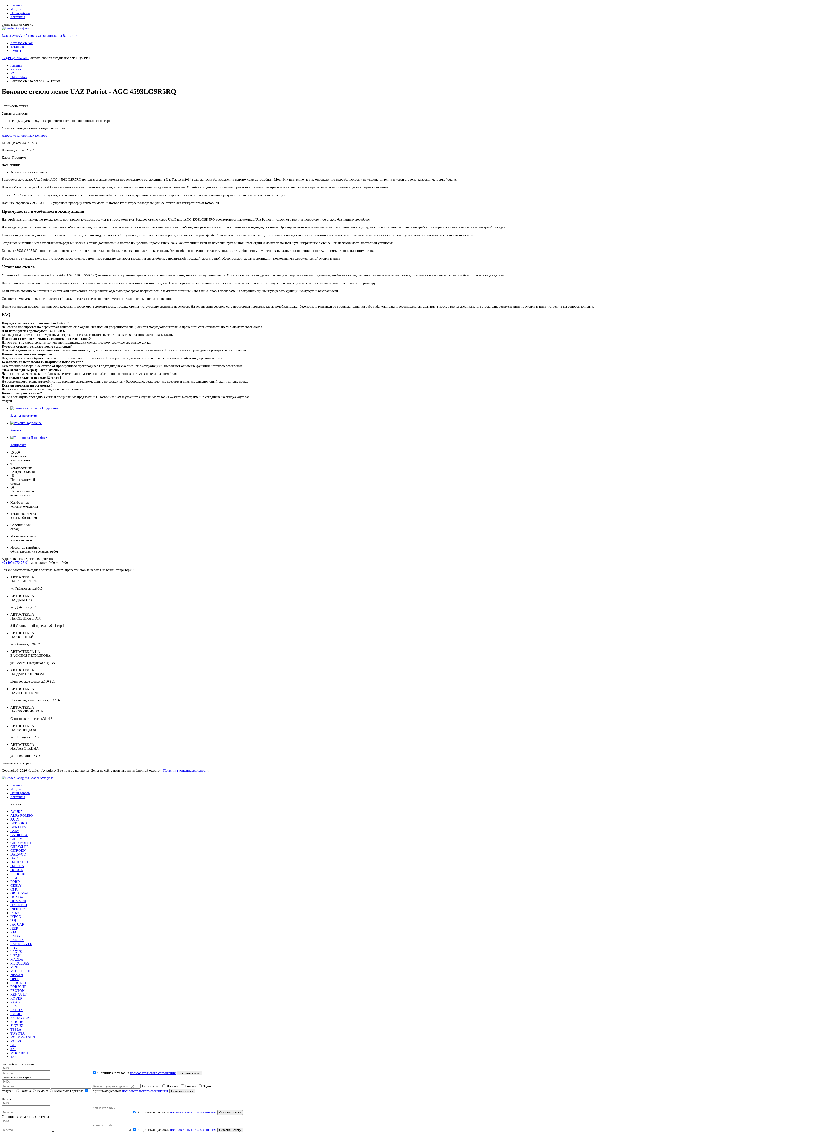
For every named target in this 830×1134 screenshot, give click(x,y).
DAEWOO (18, 854)
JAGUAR (17, 924)
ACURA (16, 811)
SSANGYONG (21, 1018)
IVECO (15, 916)
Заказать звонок (189, 1073)
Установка (18, 47)
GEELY (16, 885)
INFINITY (18, 909)
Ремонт (15, 51)
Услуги (15, 9)
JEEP (14, 928)
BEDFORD (18, 823)
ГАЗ (13, 1045)
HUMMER (18, 901)
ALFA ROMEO (21, 815)
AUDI (14, 819)
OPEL (14, 979)
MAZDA (16, 959)
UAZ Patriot (18, 77)
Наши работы (20, 13)
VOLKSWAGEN (22, 1037)
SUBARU (17, 1022)
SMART (16, 1014)
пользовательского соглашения (153, 1073)
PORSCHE (18, 987)
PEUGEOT (18, 983)
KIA (13, 932)
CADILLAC (19, 835)
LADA (15, 936)
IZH (13, 920)
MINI (14, 967)
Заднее (207, 1086)
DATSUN (17, 866)
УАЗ (13, 73)
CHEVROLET (21, 843)
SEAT (14, 1006)
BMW (14, 831)
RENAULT (18, 994)
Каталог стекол (21, 43)
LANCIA (17, 940)
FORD (15, 881)
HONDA (16, 897)
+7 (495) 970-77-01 (15, 58)
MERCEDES (19, 963)
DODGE (16, 870)
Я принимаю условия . (136, 1073)
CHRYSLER (19, 846)
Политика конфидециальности (186, 770)
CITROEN (18, 850)
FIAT (14, 878)
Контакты (17, 17)
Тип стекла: (151, 1086)
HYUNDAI (18, 905)
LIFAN (15, 955)
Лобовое (173, 1086)
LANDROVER (21, 944)
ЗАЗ (13, 1049)
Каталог (16, 69)
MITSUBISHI (20, 971)
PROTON (17, 990)
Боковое (191, 1086)
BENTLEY (18, 827)
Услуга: (8, 1091)
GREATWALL (21, 893)
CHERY (16, 839)
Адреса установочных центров (24, 135)
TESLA (15, 1029)
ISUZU (15, 913)
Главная (16, 5)
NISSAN (16, 975)
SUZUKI (16, 1025)
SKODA (16, 1010)
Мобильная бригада (68, 1091)
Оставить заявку (182, 1091)
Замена (26, 1091)
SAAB (15, 1002)
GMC (14, 889)
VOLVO (16, 1041)
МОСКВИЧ (19, 1053)
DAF (14, 858)
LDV (14, 948)
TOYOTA (17, 1033)
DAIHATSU (19, 862)
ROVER (16, 998)
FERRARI (17, 874)
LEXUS (16, 952)
